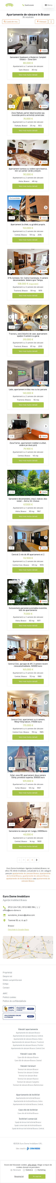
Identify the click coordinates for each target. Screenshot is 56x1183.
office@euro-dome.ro (12, 910)
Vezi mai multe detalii (28, 75)
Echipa (5, 984)
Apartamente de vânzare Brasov (28, 1033)
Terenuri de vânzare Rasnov (28, 1079)
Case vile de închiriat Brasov (28, 1113)
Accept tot (37, 1176)
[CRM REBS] (33, 1148)
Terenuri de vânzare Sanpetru (28, 1082)
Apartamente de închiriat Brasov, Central (28, 1104)
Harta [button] (44, 51)
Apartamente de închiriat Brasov (28, 1098)
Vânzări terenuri (28, 1066)
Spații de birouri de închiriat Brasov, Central (28, 1129)
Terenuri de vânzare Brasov (28, 1069)
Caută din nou (12, 22)
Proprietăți (7, 972)
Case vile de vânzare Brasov (28, 1057)
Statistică (29, 1170)
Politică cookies (9, 997)
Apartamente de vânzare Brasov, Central (28, 1036)
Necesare (17, 1170)
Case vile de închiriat (28, 1110)
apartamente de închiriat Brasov (19, 878)
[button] (51, 22)
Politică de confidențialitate (14, 1001)
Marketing (41, 1170)
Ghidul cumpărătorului (12, 980)
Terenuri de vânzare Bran (28, 1076)
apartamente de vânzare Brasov (26, 873)
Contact (6, 987)
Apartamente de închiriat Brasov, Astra (28, 1101)
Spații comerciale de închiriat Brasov (28, 1125)
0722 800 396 (28, 907)
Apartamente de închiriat (28, 1095)
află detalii (32, 1165)
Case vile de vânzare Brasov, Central (28, 1060)
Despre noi (7, 976)
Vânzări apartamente (28, 1029)
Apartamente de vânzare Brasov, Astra (28, 1039)
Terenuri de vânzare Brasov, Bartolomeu (28, 1085)
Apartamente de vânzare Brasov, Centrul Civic (28, 1048)
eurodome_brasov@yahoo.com (21, 915)
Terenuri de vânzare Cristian (28, 1073)
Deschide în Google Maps (18, 929)
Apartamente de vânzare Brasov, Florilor (28, 1045)
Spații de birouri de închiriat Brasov (28, 1122)
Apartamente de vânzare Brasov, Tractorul (28, 1042)
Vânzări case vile (28, 1054)
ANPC (5, 993)
